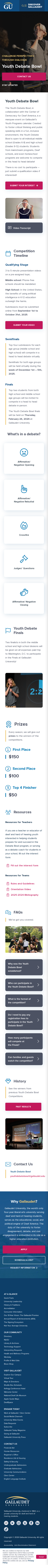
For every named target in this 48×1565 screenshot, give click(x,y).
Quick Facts (9, 1298)
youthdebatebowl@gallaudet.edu (27, 1176)
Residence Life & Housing (14, 1458)
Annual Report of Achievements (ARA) (19, 1318)
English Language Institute (15, 1479)
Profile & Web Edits (12, 1360)
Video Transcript (22, 228)
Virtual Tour (8, 1378)
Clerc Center (9, 1475)
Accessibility (8, 1545)
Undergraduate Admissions (15, 1465)
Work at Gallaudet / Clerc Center (17, 1413)
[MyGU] (6, 1523)
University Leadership (13, 1301)
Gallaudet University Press (15, 1437)
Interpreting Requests (13, 1350)
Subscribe (8, 1426)
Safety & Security (11, 1461)
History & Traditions (12, 1305)
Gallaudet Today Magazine (14, 1430)
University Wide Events (13, 1420)
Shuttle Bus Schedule (13, 1385)
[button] (24, 208)
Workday (7, 1357)
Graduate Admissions (13, 1468)
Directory (8, 1336)
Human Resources (11, 1451)
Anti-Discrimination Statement (25, 1545)
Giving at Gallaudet (11, 1433)
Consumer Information (13, 1311)
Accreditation (9, 1308)
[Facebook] (31, 1523)
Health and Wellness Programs (16, 1353)
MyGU (6, 1339)
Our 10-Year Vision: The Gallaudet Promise (21, 1315)
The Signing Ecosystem (13, 1322)
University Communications (15, 1472)
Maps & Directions (11, 1381)
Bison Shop (8, 1364)
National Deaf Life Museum (15, 1395)
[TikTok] (6, 1529)
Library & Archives (11, 1343)
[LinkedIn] (37, 1523)
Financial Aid (9, 1447)
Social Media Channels (13, 1416)
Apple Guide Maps (11, 1399)
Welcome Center (11, 1392)
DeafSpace (8, 1402)
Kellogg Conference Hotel (14, 1388)
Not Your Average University (15, 1325)
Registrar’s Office (11, 1454)
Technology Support (12, 1346)
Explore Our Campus (12, 1374)
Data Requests (10, 1423)
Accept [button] (41, 1557)
